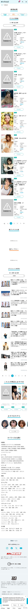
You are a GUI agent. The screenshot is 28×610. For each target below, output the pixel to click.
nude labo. (3, 473)
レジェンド (6, 522)
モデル (5, 514)
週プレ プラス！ (14, 14)
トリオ (11, 505)
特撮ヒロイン (20, 520)
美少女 (5, 497)
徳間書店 (23, 448)
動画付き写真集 (5, 469)
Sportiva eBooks (18, 462)
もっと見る (14, 431)
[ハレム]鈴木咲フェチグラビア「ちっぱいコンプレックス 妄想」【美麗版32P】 (20, 162)
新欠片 (3, 450)
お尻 (23, 484)
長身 (4, 488)
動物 (12, 530)
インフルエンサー (7, 520)
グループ (19, 505)
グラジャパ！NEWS (22, 14)
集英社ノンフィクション (7, 462)
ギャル (4, 492)
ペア (4, 505)
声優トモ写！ (16, 471)
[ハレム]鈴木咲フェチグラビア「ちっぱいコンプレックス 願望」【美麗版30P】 (20, 183)
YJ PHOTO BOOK (17, 457)
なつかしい (6, 499)
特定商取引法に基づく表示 (7, 594)
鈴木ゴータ (22, 126)
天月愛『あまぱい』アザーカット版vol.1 (20, 33)
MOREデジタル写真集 (16, 459)
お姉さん (13, 497)
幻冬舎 (18, 446)
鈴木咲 (15, 165)
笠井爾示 (21, 148)
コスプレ (5, 478)
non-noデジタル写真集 (6, 461)
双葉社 (15, 450)
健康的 (12, 488)
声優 (12, 514)
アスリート (5, 523)
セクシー (5, 501)
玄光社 (14, 446)
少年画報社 (14, 448)
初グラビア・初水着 (16, 528)
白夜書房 (11, 450)
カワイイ (16, 499)
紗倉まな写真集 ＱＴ (19, 202)
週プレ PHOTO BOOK (6, 457)
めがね (5, 480)
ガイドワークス (10, 444)
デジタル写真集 (5, 14)
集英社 (22, 446)
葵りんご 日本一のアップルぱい (20, 116)
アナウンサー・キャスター (9, 518)
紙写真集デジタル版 (6, 467)
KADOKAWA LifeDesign (7, 446)
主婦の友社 (4, 448)
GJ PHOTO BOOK (5, 459)
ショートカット (7, 486)
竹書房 (18, 448)
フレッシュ (21, 488)
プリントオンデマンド (6, 471)
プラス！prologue (16, 467)
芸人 (14, 522)
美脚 (17, 486)
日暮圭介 (21, 212)
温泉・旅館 (13, 507)
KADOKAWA (17, 444)
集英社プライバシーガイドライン (14, 591)
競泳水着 (21, 478)
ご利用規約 (4, 591)
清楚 (14, 501)
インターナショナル (18, 490)
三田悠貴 (15, 141)
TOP (2, 4)
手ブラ (5, 528)
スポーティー (6, 490)
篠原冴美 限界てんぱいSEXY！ (20, 94)
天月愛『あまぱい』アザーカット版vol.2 (20, 54)
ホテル (4, 507)
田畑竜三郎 (22, 81)
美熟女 (22, 497)
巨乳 (15, 484)
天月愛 (15, 35)
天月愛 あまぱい (18, 74)
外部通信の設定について (18, 594)
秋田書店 (3, 444)
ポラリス (22, 471)
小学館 (9, 448)
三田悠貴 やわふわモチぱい (20, 139)
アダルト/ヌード (15, 523)
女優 (23, 512)
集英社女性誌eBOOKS (18, 461)
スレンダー (6, 484)
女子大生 (20, 514)
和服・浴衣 (14, 480)
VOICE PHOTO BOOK (14, 469)
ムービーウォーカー (6, 452)
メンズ (5, 530)
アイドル (15, 512)
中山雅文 (21, 171)
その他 (19, 530)
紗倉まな (15, 204)
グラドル (5, 512)
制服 (13, 478)
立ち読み (19, 47)
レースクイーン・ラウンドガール (11, 516)
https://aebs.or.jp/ (4, 587)
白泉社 (6, 450)
